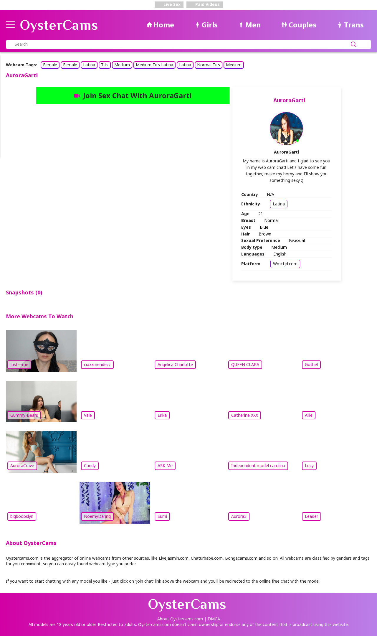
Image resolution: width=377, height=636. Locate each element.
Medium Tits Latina (154, 64)
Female (50, 64)
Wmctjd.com (285, 263)
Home (163, 24)
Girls (210, 24)
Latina (89, 64)
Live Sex (171, 4)
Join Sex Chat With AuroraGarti (137, 95)
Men (253, 24)
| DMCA (212, 619)
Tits (104, 64)
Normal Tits (208, 64)
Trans (354, 24)
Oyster (59, 25)
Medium (122, 64)
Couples (302, 24)
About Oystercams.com (180, 619)
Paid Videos (207, 4)
